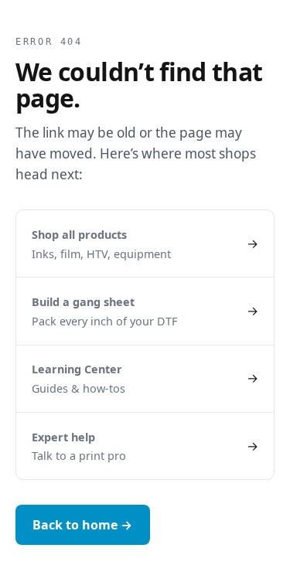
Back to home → (82, 524)
